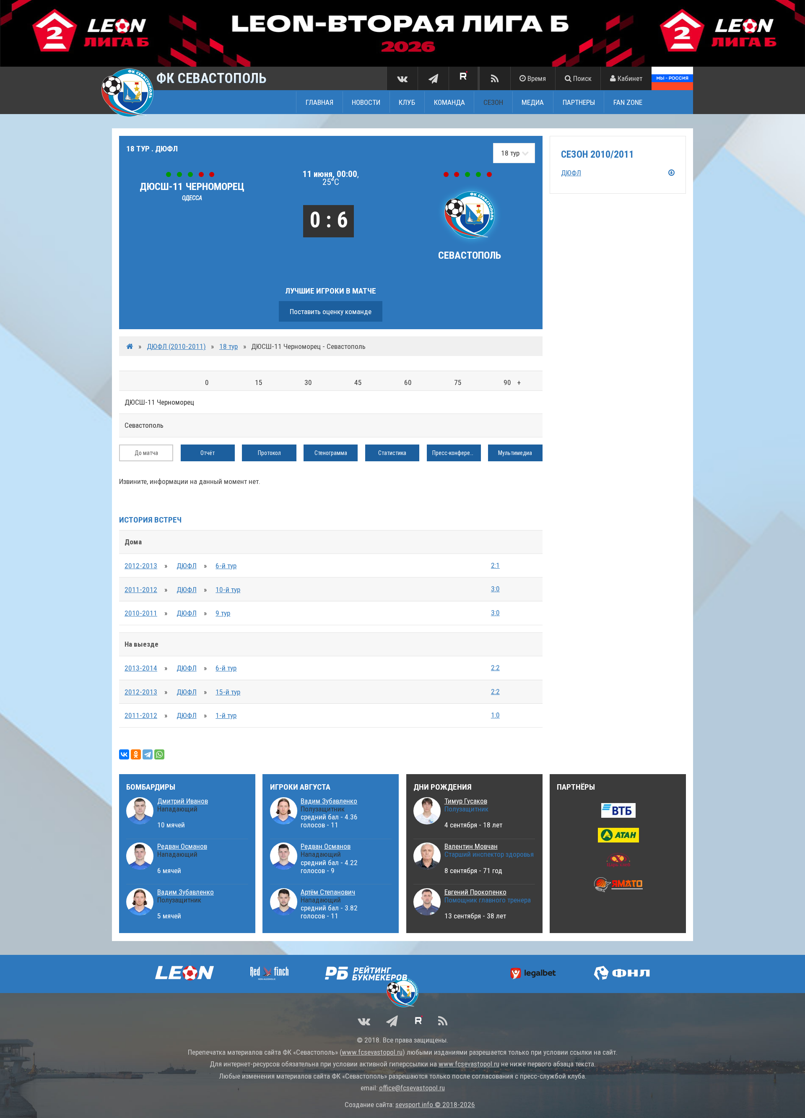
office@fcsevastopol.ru (412, 1088)
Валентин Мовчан (471, 846)
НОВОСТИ (366, 102)
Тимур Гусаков (465, 801)
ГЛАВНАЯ (319, 102)
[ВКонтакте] (124, 754)
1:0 (495, 715)
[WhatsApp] (159, 754)
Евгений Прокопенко (475, 892)
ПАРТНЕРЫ (579, 102)
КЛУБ (407, 102)
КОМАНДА (449, 102)
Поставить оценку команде (330, 311)
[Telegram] (148, 754)
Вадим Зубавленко (185, 892)
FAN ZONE (627, 102)
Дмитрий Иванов (182, 801)
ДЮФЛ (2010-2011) (176, 346)
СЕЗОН (493, 102)
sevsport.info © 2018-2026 (435, 1104)
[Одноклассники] (136, 754)
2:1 (495, 565)
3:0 (495, 589)
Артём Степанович (328, 892)
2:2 (495, 667)
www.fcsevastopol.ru (372, 1052)
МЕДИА (533, 102)
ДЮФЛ (187, 566)
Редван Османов (182, 846)
